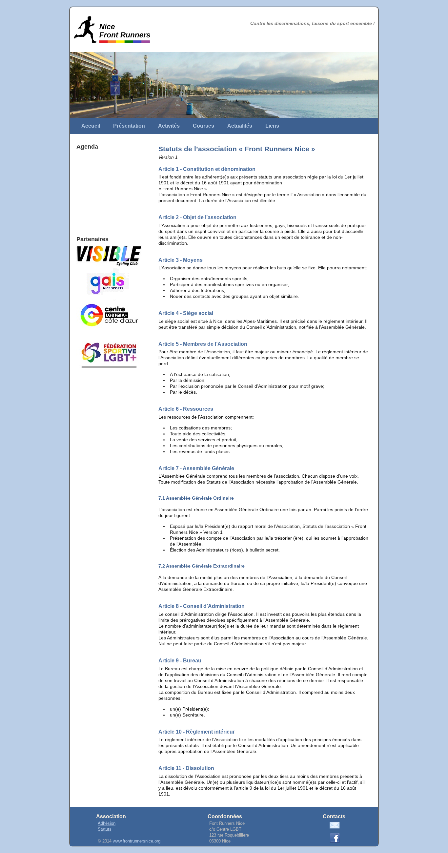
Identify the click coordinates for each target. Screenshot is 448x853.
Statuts (105, 829)
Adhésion (106, 823)
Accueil (90, 126)
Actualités (239, 126)
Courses (203, 126)
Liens (272, 126)
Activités (169, 126)
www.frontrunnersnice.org (136, 841)
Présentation (129, 126)
